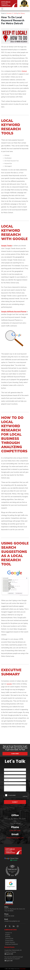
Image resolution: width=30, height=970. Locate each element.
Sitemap (7, 936)
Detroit (24, 71)
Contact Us (8, 933)
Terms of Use (9, 938)
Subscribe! (15, 754)
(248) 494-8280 (15, 830)
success (9, 684)
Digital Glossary (10, 942)
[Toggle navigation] (2, 8)
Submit (15, 802)
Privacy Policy (9, 940)
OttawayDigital (22, 968)
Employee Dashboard (11, 944)
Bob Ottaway (21, 13)
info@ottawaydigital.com (15, 838)
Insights (7, 935)
